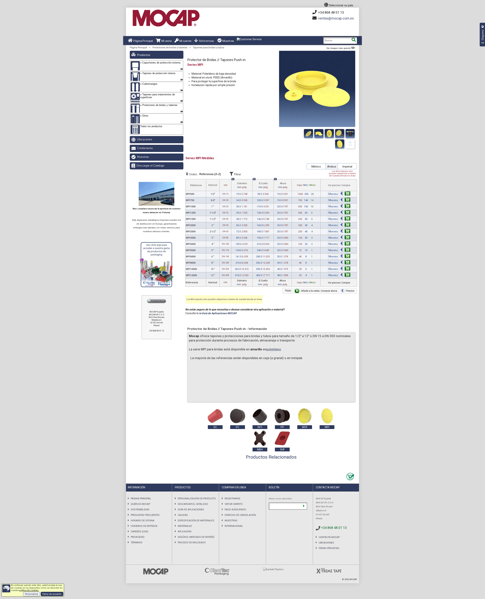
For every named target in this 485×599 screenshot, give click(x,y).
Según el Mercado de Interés (196, 537)
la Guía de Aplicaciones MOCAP (218, 313)
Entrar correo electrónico (280, 498)
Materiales (185, 526)
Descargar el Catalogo (150, 165)
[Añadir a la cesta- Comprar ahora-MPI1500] (345, 219)
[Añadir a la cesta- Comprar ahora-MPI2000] (345, 225)
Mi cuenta (185, 40)
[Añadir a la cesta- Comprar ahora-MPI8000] (345, 263)
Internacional (234, 526)
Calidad (183, 515)
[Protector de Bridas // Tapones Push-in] (308, 133)
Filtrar (237, 174)
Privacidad (138, 537)
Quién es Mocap (140, 504)
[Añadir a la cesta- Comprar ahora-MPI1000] (345, 206)
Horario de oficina (142, 520)
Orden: (204, 174)
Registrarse (232, 498)
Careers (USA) (139, 531)
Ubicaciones (144, 139)
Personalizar (31, 594)
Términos (136, 542)
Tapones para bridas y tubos (208, 47)
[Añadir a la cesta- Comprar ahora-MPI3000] (345, 237)
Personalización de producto (197, 498)
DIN (225, 185)
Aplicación (184, 531)
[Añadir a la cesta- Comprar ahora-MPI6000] (345, 256)
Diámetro (239, 184)
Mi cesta (166, 40)
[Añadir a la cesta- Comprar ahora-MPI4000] (345, 244)
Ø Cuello (260, 184)
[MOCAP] (166, 18)
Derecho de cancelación (240, 515)
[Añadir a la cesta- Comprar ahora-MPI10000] (345, 269)
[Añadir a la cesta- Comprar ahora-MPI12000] (345, 275)
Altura (281, 184)
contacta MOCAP (329, 537)
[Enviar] (304, 506)
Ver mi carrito (234, 504)
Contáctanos (145, 148)
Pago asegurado (235, 509)
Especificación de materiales (196, 520)
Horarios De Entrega (144, 526)
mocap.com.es (336, 18)
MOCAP (353, 579)
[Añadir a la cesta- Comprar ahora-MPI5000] (345, 250)
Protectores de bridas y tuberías (170, 47)
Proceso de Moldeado (192, 542)
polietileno (273, 349)
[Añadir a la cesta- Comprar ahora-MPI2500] (345, 231)
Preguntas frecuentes (145, 515)
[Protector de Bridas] (318, 133)
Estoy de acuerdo (52, 594)
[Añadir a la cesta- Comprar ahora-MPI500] (345, 194)
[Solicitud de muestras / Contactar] (333, 194)
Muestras (228, 40)
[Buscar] (353, 40)
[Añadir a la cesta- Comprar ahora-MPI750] (345, 200)
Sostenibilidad (140, 509)
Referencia (196, 185)
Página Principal (143, 40)
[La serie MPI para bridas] (350, 133)
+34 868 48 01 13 (330, 12)
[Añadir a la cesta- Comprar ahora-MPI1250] (345, 212)
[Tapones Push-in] (329, 133)
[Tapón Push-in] (339, 133)
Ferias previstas (329, 548)
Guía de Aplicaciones (191, 509)
